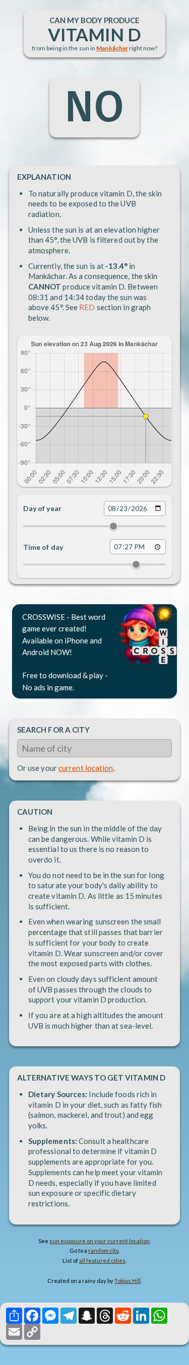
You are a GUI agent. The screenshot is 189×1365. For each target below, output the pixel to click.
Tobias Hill (127, 1280)
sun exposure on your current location (99, 1241)
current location (85, 767)
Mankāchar (112, 48)
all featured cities (102, 1260)
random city (103, 1250)
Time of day (43, 547)
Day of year (42, 508)
